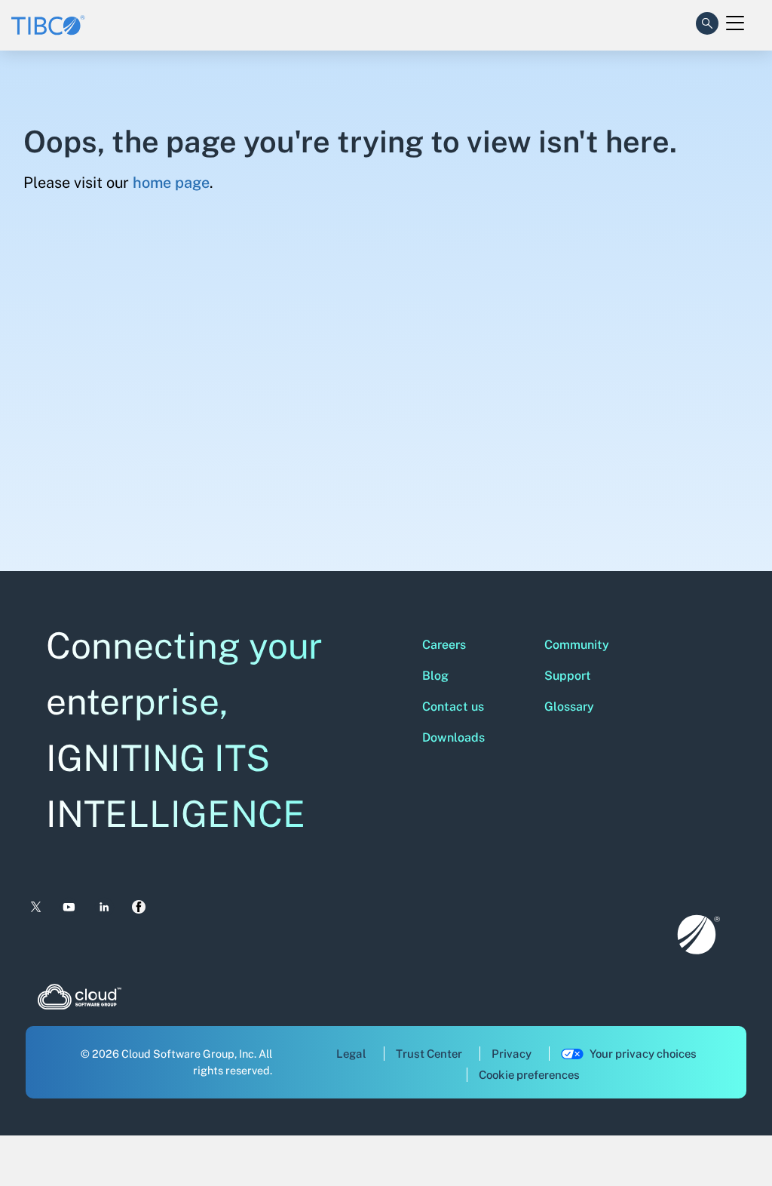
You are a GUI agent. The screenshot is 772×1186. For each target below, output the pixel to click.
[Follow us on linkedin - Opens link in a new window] (104, 907)
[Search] (707, 20)
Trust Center (429, 1053)
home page (171, 183)
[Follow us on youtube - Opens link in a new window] (69, 907)
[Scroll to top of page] (732, 1142)
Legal (351, 1053)
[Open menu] (735, 23)
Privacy (512, 1053)
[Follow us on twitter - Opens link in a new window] (35, 907)
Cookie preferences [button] (529, 1074)
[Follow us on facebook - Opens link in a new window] (139, 907)
